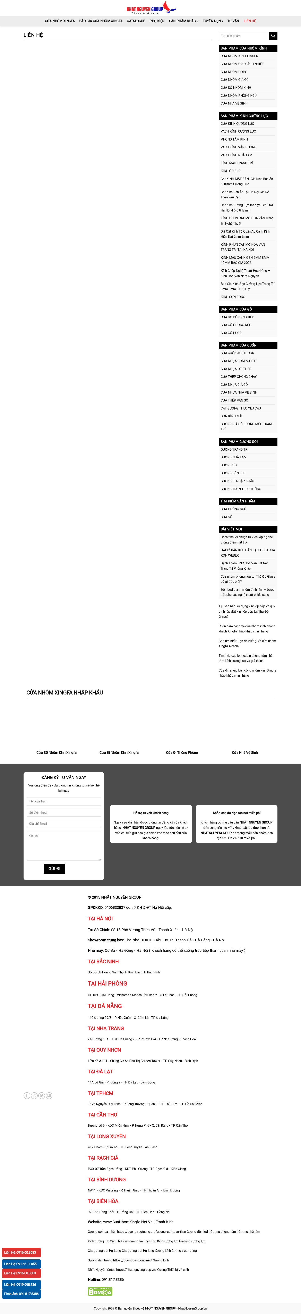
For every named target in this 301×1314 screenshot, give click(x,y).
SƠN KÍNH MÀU (232, 416)
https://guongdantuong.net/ (132, 1260)
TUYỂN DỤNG (213, 21)
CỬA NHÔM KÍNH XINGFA (239, 56)
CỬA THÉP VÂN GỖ (234, 400)
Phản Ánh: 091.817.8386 (21, 1294)
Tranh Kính (164, 1222)
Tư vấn (233, 21)
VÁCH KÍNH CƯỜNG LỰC (238, 131)
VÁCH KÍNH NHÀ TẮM (236, 155)
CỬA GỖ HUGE (231, 333)
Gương (162, 1270)
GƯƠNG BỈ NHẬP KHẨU (237, 481)
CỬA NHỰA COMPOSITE (238, 361)
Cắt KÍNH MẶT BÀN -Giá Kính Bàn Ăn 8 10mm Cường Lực (247, 181)
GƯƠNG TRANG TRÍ (234, 449)
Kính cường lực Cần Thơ (139, 1241)
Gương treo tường (184, 1251)
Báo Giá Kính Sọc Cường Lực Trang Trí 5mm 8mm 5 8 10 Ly (247, 286)
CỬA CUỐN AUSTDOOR (237, 353)
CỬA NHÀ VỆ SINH (234, 103)
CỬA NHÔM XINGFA (60, 21)
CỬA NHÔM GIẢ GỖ (235, 80)
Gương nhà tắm (249, 1232)
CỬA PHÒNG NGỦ (233, 509)
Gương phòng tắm (223, 1232)
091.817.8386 (113, 1279)
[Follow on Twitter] (41, 1095)
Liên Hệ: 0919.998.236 (20, 1285)
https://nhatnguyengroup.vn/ (136, 1270)
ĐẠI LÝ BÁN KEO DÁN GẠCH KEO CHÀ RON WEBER (248, 552)
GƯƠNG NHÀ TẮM (234, 457)
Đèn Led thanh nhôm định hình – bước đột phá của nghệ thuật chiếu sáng (247, 592)
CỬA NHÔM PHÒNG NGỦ (239, 96)
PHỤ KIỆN (157, 21)
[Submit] (273, 36)
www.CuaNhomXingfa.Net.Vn (128, 1222)
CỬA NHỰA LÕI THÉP (236, 369)
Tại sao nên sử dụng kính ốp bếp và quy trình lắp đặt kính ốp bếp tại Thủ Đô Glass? (247, 611)
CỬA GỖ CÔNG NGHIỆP (237, 317)
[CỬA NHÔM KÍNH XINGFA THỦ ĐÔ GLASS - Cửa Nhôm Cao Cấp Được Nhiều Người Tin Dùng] (151, 8)
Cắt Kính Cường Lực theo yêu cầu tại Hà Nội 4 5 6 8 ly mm (247, 207)
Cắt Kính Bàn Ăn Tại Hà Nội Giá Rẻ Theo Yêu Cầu (245, 194)
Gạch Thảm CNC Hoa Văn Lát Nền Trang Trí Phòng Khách (244, 565)
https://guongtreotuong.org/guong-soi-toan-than (151, 1232)
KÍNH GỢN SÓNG (233, 297)
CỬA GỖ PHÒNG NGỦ (236, 325)
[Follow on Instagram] (34, 1095)
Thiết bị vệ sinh (178, 1270)
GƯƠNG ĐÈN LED (233, 473)
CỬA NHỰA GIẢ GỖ (234, 385)
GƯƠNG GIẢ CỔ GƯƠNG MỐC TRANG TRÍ (247, 426)
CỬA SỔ (226, 517)
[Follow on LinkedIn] (49, 1095)
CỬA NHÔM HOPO (234, 72)
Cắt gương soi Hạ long (138, 1251)
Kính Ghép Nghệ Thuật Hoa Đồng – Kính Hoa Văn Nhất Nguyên (245, 273)
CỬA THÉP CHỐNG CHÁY (239, 377)
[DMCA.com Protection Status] (100, 1291)
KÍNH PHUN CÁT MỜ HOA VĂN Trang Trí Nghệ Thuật (247, 220)
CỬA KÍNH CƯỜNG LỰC (237, 124)
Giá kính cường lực (192, 1241)
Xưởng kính (163, 1251)
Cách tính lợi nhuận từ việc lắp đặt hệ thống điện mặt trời (247, 539)
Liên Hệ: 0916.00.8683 (20, 1252)
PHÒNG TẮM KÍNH (234, 139)
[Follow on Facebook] (27, 1095)
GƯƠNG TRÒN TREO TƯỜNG (241, 489)
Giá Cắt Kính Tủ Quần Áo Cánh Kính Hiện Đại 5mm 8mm (245, 234)
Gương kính (161, 1260)
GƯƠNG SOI (229, 465)
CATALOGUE (136, 21)
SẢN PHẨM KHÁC (182, 21)
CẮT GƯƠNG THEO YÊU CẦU (241, 408)
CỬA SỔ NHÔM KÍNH (236, 88)
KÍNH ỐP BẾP (231, 171)
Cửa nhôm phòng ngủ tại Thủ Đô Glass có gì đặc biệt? (248, 579)
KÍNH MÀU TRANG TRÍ (237, 163)
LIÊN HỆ (250, 21)
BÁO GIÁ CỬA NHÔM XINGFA (100, 21)
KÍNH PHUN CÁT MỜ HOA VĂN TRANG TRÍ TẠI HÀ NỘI (243, 247)
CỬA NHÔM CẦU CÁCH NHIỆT (242, 64)
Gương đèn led (197, 1232)
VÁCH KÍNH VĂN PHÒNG (238, 147)
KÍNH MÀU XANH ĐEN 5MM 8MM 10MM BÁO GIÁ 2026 (245, 260)
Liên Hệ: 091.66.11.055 (20, 1264)
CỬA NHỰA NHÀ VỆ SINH (239, 392)
